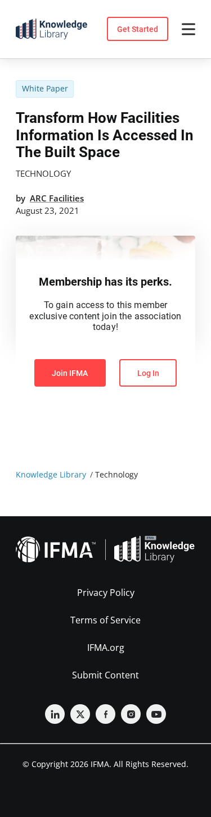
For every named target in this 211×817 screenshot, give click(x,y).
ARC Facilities (57, 198)
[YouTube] (156, 714)
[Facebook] (105, 714)
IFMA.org (105, 647)
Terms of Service (105, 620)
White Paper (45, 88)
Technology (43, 173)
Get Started (137, 29)
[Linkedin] (55, 714)
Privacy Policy (105, 592)
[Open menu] (188, 29)
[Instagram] (131, 714)
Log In (148, 373)
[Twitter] (80, 714)
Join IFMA (70, 373)
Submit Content (105, 675)
